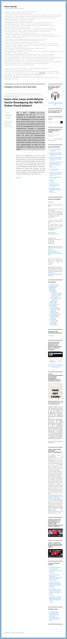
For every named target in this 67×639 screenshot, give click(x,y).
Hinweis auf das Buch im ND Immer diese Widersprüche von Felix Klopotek (15, 60)
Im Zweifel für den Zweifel (54, 149)
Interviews (52, 301)
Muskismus (51, 180)
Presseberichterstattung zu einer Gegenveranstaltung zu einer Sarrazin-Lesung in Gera (16, 77)
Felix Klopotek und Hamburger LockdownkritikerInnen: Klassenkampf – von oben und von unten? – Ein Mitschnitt (20, 51)
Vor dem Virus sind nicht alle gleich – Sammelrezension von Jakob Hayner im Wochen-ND (39, 60)
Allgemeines (52, 307)
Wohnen (57, 51)
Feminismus (52, 312)
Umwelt (52, 323)
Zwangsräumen (20, 52)
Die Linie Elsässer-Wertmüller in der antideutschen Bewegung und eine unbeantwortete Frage (17, 13)
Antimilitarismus (9, 115)
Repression (52, 320)
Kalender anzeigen (58, 138)
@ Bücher (52, 291)
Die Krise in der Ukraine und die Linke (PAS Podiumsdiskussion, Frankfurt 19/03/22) (16, 46)
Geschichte (51, 302)
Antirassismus (52, 286)
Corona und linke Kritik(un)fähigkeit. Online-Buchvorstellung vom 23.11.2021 (38, 68)
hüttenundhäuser (54, 313)
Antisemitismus (10, 52)
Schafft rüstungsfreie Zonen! (55, 177)
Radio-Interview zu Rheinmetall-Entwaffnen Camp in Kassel (45, 34)
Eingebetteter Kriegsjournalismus (52, 43)
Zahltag (5, 52)
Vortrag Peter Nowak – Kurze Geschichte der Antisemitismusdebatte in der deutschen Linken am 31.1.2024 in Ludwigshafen (21, 28)
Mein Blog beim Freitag (54, 612)
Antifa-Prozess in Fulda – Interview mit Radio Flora (11, 79)
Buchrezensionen (55, 293)
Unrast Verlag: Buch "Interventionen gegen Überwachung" (54, 615)
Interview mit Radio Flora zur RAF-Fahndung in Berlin (12, 25)
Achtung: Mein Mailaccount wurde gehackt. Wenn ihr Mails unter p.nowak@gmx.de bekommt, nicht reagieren (20, 34)
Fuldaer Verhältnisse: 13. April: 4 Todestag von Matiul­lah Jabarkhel (13, 45)
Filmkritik (51, 289)
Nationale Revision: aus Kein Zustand (45, 31)
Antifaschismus (8, 114)
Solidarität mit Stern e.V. (50, 22)
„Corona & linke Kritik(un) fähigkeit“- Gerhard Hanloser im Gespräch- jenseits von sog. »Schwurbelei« (44, 77)
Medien (51, 319)
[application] (55, 533)
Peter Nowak (10, 6)
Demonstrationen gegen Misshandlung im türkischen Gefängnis (55, 190)
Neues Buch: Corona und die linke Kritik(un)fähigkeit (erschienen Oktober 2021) (15, 68)
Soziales (52, 322)
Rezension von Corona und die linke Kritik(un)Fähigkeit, (12, 57)
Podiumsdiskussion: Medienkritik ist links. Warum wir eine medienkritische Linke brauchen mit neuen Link (19, 22)
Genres (50, 290)
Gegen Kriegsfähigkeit (53, 169)
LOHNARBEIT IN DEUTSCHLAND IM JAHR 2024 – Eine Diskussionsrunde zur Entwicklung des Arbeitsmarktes (19, 19)
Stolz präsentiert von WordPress (17, 632)
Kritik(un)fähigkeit (52, 54)
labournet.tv (53, 441)
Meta (13, 74)
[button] (51, 140)
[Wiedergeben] (49, 535)
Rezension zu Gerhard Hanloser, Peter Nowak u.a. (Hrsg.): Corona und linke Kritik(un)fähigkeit (34, 57)
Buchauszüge (53, 297)
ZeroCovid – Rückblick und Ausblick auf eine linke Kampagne (46, 51)
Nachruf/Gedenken (53, 304)
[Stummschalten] (59, 535)
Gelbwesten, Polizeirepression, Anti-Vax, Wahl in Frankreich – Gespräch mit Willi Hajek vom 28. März (18, 49)
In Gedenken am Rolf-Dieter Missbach (40, 22)
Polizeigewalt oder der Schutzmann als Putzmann (48, 28)
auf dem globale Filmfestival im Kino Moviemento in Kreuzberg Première (55, 496)
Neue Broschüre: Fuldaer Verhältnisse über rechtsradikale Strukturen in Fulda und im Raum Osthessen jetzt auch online (41, 45)
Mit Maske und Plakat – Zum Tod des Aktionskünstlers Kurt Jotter (13, 37)
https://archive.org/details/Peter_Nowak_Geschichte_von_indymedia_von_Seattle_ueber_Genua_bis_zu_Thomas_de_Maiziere (55, 366)
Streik (61, 51)
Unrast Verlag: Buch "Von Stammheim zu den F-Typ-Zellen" (55, 619)
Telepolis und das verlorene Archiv (9, 16)
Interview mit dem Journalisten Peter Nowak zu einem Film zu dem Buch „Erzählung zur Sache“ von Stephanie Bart (37, 25)
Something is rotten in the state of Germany (40, 43)
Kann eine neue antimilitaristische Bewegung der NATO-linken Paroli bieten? (24, 102)
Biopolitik (51, 287)
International (8, 118)
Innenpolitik (8, 117)
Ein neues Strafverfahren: (35, 42)
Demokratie (25, 52)
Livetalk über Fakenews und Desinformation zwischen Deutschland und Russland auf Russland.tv (30, 74)
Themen (51, 305)
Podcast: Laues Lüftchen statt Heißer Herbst (10, 31)
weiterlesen (18, 177)
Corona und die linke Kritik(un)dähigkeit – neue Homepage (12, 36)
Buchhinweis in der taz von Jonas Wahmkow (55, 57)
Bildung (52, 311)
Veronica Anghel (52, 324)
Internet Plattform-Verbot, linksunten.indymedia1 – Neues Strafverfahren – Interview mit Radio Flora (18, 43)
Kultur (51, 318)
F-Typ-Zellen (15, 52)
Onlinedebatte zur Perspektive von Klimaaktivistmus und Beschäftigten (28, 31)
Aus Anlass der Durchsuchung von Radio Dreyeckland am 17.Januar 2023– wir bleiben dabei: (17, 42)
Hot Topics (51, 335)
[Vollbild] (61, 535)
